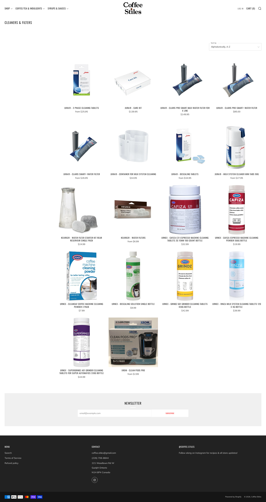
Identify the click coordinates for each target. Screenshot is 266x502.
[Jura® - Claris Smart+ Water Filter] (81, 146)
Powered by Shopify (233, 497)
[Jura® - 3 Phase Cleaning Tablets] (81, 80)
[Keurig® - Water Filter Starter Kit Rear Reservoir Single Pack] (81, 209)
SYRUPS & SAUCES (57, 8)
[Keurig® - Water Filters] (133, 209)
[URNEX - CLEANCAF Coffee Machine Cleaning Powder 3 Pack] (81, 276)
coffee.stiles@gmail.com (104, 453)
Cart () (250, 8)
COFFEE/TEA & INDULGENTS (29, 8)
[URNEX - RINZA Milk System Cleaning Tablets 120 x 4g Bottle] (236, 276)
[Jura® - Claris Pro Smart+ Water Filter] (236, 80)
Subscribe (170, 413)
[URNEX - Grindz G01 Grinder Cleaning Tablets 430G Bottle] (185, 276)
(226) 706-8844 (100, 458)
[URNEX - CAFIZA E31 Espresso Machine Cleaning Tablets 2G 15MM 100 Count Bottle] (185, 209)
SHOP (7, 8)
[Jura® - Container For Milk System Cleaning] (133, 146)
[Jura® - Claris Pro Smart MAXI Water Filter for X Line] (185, 80)
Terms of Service (13, 458)
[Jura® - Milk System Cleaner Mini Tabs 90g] (236, 146)
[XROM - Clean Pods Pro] (133, 342)
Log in (241, 8)
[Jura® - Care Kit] (133, 80)
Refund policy (11, 463)
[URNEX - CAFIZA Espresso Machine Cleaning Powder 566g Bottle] (236, 209)
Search (8, 453)
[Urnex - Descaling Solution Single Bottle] (133, 276)
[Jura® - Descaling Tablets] (185, 146)
